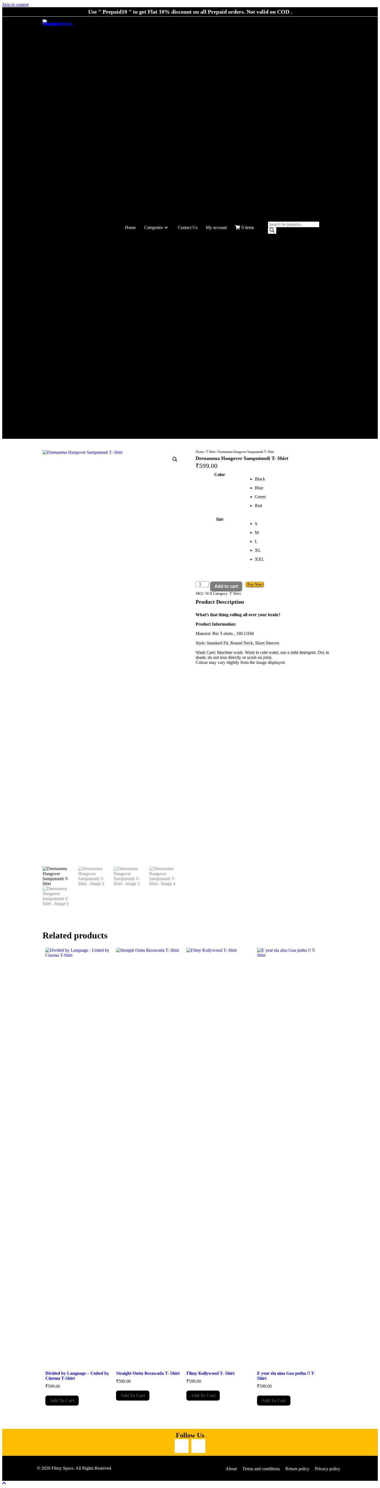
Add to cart (226, 586)
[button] (166, 228)
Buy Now (254, 584)
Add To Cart (62, 1400)
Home (200, 452)
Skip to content (15, 4)
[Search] (272, 230)
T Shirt (210, 452)
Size (219, 519)
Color (219, 474)
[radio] (296, 479)
